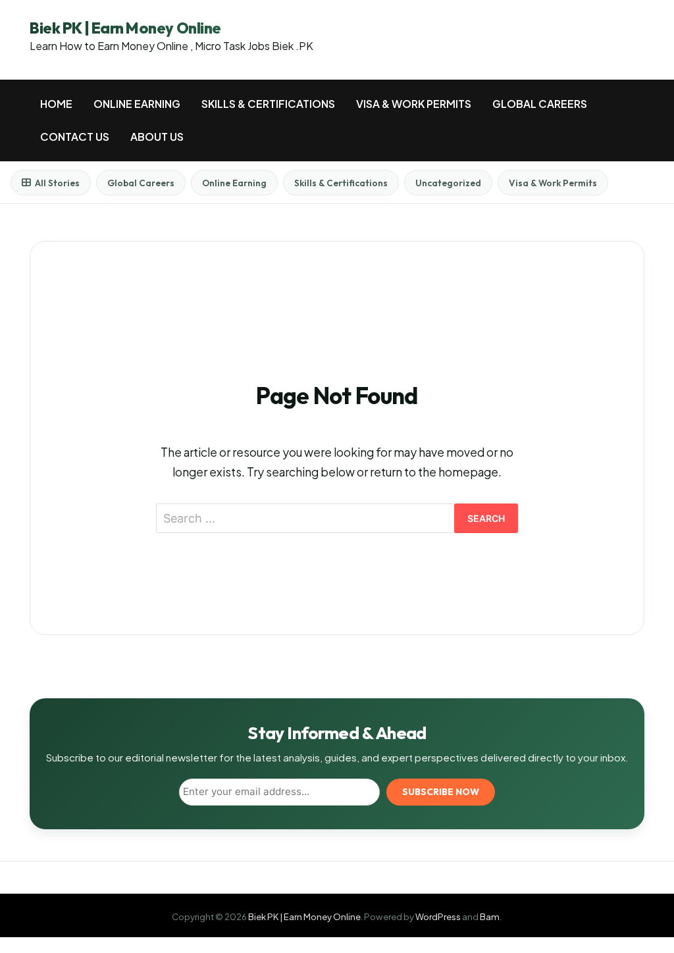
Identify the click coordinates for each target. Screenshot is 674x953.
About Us (157, 136)
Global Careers (539, 104)
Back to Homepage (336, 572)
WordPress (438, 916)
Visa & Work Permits (413, 104)
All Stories (57, 183)
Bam (490, 916)
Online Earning (136, 104)
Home (56, 104)
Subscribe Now (440, 792)
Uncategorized (448, 183)
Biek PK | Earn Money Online (125, 28)
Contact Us (74, 136)
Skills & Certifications (268, 104)
